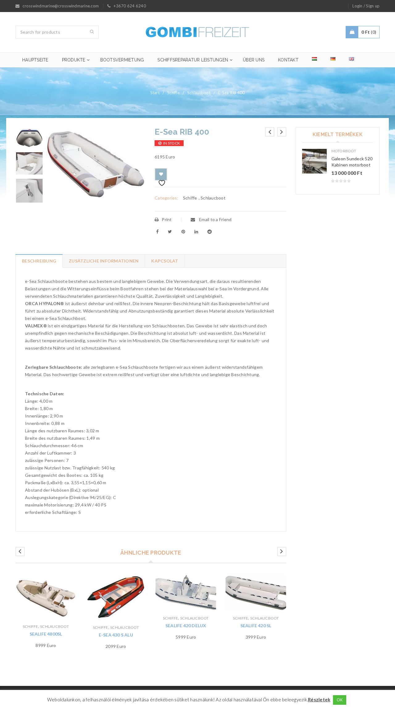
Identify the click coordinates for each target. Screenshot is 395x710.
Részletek (319, 699)
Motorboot (343, 151)
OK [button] (340, 699)
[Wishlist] (161, 174)
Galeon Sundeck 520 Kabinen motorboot (352, 161)
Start (155, 92)
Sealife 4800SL (46, 633)
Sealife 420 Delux (185, 625)
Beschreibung (39, 260)
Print (167, 219)
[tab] (38, 261)
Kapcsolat (164, 260)
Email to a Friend (215, 219)
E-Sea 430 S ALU (116, 634)
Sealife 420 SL (256, 625)
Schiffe (173, 92)
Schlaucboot (198, 92)
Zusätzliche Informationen (104, 260)
